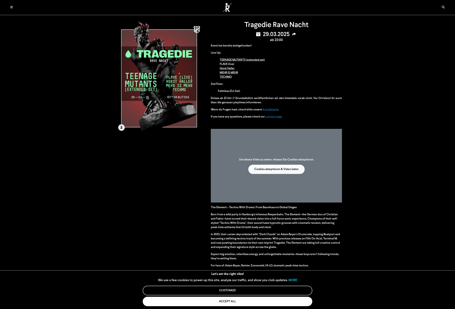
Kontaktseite (271, 109)
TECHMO (226, 77)
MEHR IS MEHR (229, 72)
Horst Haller (227, 68)
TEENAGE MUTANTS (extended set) (242, 60)
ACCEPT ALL (227, 301)
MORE (292, 280)
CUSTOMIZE (227, 290)
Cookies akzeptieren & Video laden (276, 169)
